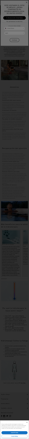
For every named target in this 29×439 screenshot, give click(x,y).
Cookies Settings (14, 436)
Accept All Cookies (14, 432)
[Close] (27, 422)
